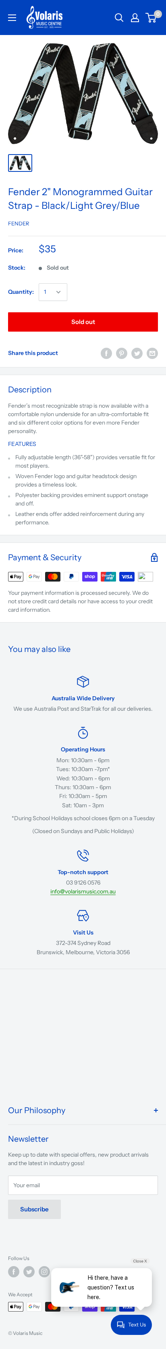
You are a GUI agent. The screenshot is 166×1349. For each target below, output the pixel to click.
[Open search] (119, 17)
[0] (151, 18)
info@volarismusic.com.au (83, 891)
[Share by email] (152, 353)
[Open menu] (12, 17)
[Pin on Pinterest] (121, 353)
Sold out (83, 322)
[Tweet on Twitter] (137, 353)
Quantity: (21, 291)
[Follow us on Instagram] (44, 1271)
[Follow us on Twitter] (29, 1271)
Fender (18, 223)
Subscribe (34, 1209)
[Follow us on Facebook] (13, 1271)
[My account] (135, 17)
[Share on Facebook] (106, 353)
